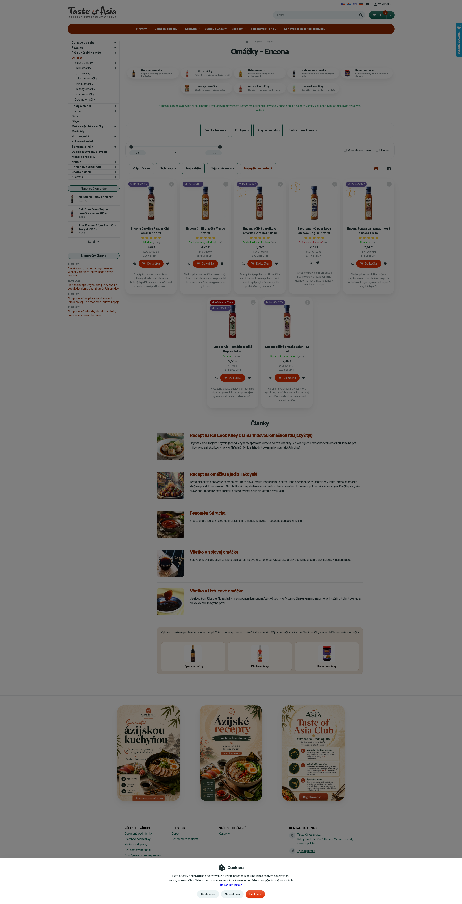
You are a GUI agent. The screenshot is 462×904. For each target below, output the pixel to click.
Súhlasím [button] (255, 894)
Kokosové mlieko (83, 141)
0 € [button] (382, 14)
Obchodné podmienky (138, 833)
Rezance (78, 47)
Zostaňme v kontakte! (185, 839)
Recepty (237, 29)
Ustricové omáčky (86, 78)
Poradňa (179, 828)
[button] (390, 15)
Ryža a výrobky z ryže (86, 52)
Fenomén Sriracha (207, 513)
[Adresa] (292, 835)
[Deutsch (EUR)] (361, 4)
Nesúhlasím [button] (232, 894)
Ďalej (91, 241)
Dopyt (175, 833)
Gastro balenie (82, 172)
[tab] (376, 168)
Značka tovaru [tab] (214, 130)
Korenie (77, 111)
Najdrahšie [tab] (193, 168)
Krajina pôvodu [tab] (268, 130)
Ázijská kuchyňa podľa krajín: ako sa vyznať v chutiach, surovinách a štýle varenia (90, 272)
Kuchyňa (77, 177)
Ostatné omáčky (85, 99)
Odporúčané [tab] (141, 168)
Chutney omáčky (85, 89)
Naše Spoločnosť (232, 828)
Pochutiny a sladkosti (86, 167)
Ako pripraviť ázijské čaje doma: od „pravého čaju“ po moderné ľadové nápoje (93, 300)
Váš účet (383, 4)
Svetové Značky (216, 29)
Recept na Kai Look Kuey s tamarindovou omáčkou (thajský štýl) (251, 435)
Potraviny (140, 29)
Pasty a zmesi (81, 106)
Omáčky (77, 57)
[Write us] (292, 851)
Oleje (75, 121)
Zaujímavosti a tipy (263, 29)
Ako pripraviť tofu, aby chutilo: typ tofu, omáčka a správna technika (92, 313)
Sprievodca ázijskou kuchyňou (304, 29)
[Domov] (92, 12)
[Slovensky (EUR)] (349, 4)
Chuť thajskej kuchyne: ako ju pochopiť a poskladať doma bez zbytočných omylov (93, 286)
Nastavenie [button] (208, 894)
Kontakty (224, 833)
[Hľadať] (361, 15)
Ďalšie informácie (231, 885)
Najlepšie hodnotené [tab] (258, 168)
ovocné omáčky (84, 94)
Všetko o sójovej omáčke (214, 552)
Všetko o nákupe (138, 828)
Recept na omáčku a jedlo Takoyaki (223, 474)
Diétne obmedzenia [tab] (302, 130)
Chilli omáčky (83, 68)
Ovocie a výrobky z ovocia (90, 151)
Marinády (78, 131)
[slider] (131, 147)
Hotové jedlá (80, 136)
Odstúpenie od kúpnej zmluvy (143, 855)
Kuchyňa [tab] (241, 130)
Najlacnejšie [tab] (168, 168)
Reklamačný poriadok (138, 850)
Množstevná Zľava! (359, 150)
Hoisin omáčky (84, 84)
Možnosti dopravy (136, 844)
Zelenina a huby (82, 146)
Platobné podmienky (138, 839)
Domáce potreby (165, 29)
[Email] (367, 4)
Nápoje (76, 162)
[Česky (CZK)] (343, 4)
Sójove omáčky (84, 62)
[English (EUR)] (355, 4)
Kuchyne (191, 29)
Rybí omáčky (83, 73)
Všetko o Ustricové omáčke (216, 591)
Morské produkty (83, 157)
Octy (75, 116)
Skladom (384, 150)
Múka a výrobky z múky (87, 126)
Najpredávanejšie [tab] (222, 168)
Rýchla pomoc (306, 851)
